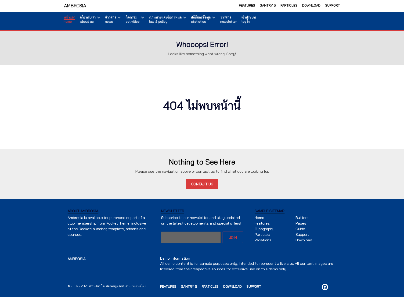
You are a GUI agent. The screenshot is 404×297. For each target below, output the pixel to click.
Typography (264, 228)
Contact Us (202, 184)
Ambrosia (75, 5)
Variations (263, 240)
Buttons (303, 217)
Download (311, 5)
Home (259, 217)
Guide (300, 228)
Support (332, 5)
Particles (289, 5)
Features (247, 5)
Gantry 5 (268, 5)
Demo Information (175, 258)
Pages (301, 223)
